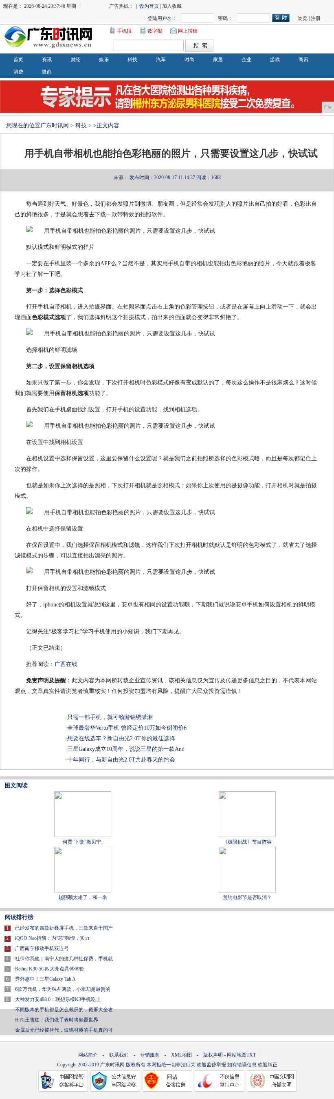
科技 (132, 59)
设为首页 (149, 6)
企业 (246, 59)
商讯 (303, 59)
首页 (18, 59)
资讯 (47, 59)
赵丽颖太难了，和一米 (82, 897)
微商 (47, 72)
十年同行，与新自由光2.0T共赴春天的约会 (121, 760)
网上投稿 (188, 31)
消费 (18, 72)
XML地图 (181, 1055)
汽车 (161, 59)
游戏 (275, 59)
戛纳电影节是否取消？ (247, 897)
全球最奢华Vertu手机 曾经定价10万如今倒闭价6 (127, 728)
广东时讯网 (54, 125)
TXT (251, 1055)
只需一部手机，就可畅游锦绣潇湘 (110, 717)
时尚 (189, 59)
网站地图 (236, 1055)
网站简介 (88, 1055)
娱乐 (104, 59)
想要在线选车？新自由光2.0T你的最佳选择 (121, 738)
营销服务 (150, 1055)
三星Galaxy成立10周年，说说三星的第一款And (126, 749)
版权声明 (213, 1055)
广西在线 (66, 664)
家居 (218, 59)
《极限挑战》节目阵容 (247, 842)
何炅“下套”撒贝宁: (82, 842)
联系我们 (119, 1055)
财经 (75, 59)
